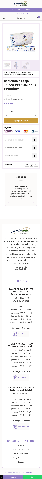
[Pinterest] (31, 165)
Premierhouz (9, 95)
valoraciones (18, 99)
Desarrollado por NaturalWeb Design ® (21, 473)
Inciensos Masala (26, 72)
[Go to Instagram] (16, 268)
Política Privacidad (21, 453)
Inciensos (14, 72)
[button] (36, 27)
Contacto (21, 462)
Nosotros (21, 445)
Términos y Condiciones (21, 449)
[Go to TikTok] (25, 268)
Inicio (6, 72)
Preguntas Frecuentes (21, 458)
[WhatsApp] (36, 165)
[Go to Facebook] (21, 268)
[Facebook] (27, 165)
